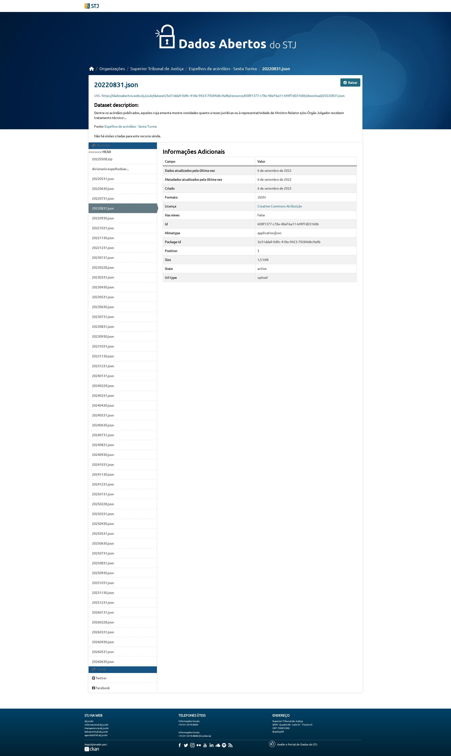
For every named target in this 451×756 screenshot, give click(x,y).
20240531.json (103, 415)
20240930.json (103, 454)
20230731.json (103, 316)
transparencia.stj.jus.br (97, 728)
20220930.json (103, 218)
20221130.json (103, 238)
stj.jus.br (89, 721)
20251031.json (103, 582)
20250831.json (103, 563)
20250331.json (103, 514)
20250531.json (103, 533)
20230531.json (103, 297)
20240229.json (103, 385)
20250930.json (103, 573)
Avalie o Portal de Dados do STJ (297, 744)
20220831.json (276, 68)
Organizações (112, 68)
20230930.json (103, 336)
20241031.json (103, 464)
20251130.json (103, 592)
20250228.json (103, 504)
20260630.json (103, 661)
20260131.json (103, 612)
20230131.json (103, 257)
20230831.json (103, 326)
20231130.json (103, 356)
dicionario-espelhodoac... (110, 169)
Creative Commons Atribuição (279, 206)
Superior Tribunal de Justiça (156, 68)
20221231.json (103, 247)
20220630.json (103, 188)
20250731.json (103, 553)
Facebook (102, 688)
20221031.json (103, 228)
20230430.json (103, 287)
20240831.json (103, 445)
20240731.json (103, 435)
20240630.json (103, 425)
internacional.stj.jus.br (97, 724)
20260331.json (103, 632)
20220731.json (103, 198)
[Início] (91, 68)
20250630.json (103, 543)
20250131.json (103, 494)
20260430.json (103, 642)
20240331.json (103, 395)
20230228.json (103, 267)
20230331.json (103, 277)
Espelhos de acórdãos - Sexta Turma (223, 68)
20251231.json (103, 602)
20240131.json (103, 376)
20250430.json (103, 523)
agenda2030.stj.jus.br (96, 735)
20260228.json (103, 622)
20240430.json (103, 405)
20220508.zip (102, 159)
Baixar (352, 82)
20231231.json (103, 366)
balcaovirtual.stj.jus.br (96, 731)
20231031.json (103, 346)
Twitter (101, 678)
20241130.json (103, 474)
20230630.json (103, 307)
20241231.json (103, 484)
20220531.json (103, 178)
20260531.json (103, 651)
